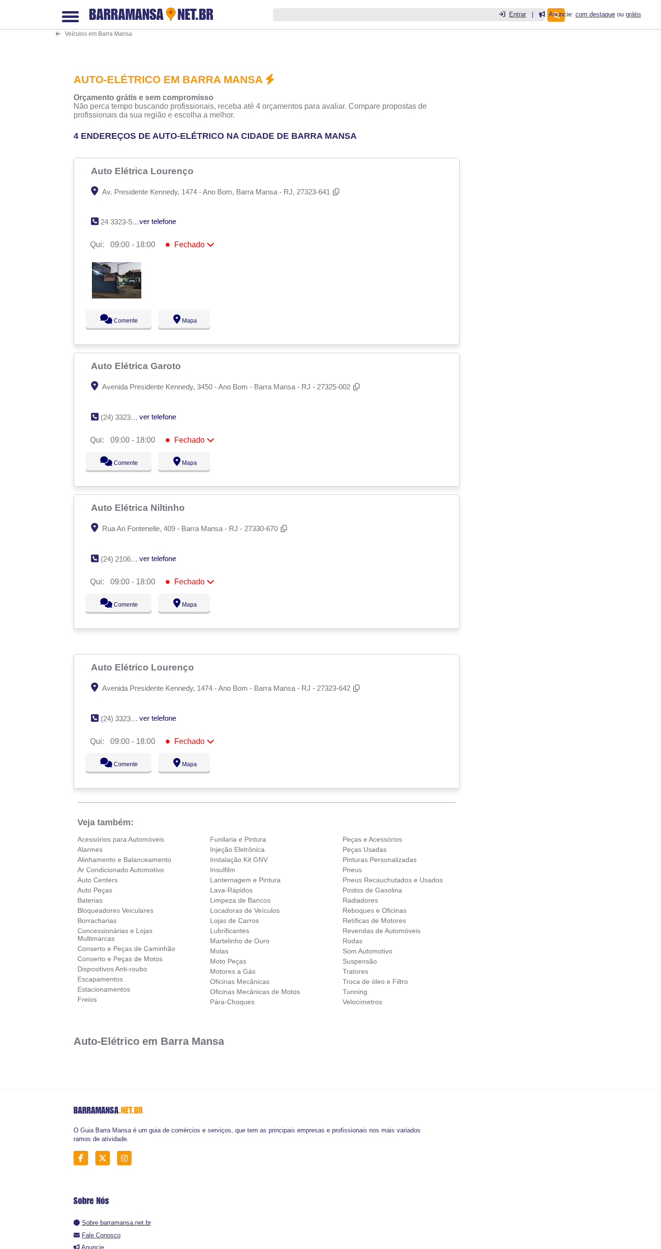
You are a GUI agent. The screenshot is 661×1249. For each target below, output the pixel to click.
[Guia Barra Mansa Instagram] (127, 1158)
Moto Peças (228, 961)
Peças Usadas (365, 849)
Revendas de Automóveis (382, 931)
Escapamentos (100, 979)
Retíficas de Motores (374, 920)
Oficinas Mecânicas (240, 981)
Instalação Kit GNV (239, 859)
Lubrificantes (229, 931)
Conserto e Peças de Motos (120, 959)
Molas (219, 951)
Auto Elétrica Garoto (137, 365)
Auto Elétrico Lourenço (143, 667)
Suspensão (360, 961)
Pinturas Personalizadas (380, 859)
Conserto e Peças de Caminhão (126, 948)
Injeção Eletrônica (237, 849)
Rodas (352, 941)
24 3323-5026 (122, 222)
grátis (633, 14)
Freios (87, 999)
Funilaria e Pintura (238, 839)
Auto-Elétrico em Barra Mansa (149, 1041)
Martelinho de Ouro (240, 941)
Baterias (90, 900)
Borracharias (97, 920)
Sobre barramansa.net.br (116, 1222)
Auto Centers (97, 880)
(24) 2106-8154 (125, 559)
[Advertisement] (270, 30)
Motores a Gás (232, 971)
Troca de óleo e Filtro (375, 981)
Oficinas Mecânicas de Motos (255, 992)
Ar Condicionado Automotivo (120, 870)
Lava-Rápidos (231, 890)
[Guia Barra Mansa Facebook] (83, 1158)
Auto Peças (94, 890)
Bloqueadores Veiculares (115, 910)
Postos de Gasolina (372, 890)
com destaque (595, 14)
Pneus (352, 870)
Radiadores (360, 900)
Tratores (355, 971)
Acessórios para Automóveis (120, 839)
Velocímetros (362, 1002)
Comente (119, 320)
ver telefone (157, 221)
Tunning (355, 992)
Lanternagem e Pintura (245, 880)
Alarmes (90, 849)
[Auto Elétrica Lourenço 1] (116, 296)
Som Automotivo (367, 951)
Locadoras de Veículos (245, 910)
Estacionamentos (103, 989)
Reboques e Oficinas (374, 910)
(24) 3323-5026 (125, 718)
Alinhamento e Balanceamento (124, 859)
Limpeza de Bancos (240, 900)
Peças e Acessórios (372, 839)
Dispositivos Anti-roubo (112, 969)
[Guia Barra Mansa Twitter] (105, 1158)
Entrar (517, 14)
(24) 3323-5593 (125, 417)
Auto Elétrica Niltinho (139, 507)
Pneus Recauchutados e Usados (393, 880)
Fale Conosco (101, 1235)
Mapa (187, 320)
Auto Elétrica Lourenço (143, 170)
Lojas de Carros (234, 920)
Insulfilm (222, 870)
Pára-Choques (232, 1002)
